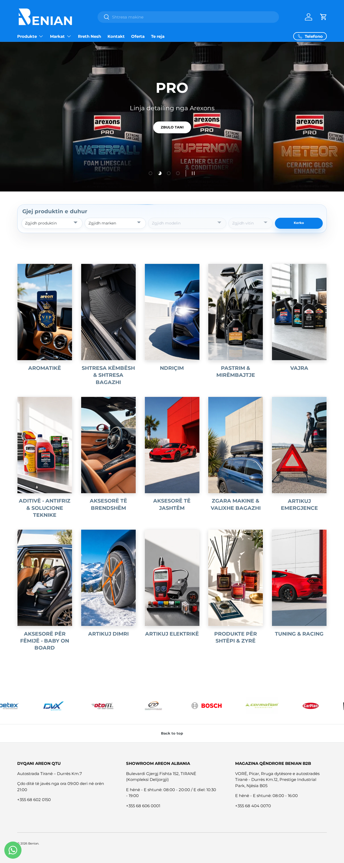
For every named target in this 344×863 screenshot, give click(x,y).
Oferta (138, 36)
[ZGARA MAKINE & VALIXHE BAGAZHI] (235, 445)
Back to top (172, 733)
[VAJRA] (299, 312)
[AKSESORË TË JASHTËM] (172, 445)
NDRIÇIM (172, 368)
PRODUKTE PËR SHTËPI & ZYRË (235, 637)
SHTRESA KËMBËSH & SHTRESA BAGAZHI (108, 375)
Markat (57, 36)
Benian (33, 843)
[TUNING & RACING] (299, 578)
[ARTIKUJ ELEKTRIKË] (172, 578)
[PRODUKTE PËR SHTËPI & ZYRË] (235, 578)
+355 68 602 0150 (34, 799)
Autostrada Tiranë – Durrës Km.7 (49, 773)
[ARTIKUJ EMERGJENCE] (299, 445)
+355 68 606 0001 (143, 805)
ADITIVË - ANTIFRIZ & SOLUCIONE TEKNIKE (44, 508)
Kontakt (116, 36)
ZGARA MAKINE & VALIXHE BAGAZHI (236, 504)
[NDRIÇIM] (172, 312)
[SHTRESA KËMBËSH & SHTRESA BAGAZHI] (108, 312)
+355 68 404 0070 (253, 805)
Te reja (157, 36)
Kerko (299, 223)
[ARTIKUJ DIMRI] (108, 578)
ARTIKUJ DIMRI (108, 634)
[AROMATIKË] (44, 312)
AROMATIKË (44, 368)
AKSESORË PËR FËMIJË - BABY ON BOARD (44, 641)
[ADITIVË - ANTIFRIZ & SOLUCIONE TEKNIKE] (44, 445)
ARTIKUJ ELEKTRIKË (172, 634)
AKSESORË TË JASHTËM (172, 504)
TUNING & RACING (299, 634)
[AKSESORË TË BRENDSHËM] (108, 445)
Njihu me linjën (172, 132)
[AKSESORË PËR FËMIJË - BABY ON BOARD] (44, 578)
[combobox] (188, 17)
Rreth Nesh (89, 36)
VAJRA (299, 368)
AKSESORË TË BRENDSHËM (108, 504)
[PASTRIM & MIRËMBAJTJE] (235, 312)
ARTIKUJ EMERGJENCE (299, 504)
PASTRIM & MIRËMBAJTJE (235, 371)
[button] (323, 17)
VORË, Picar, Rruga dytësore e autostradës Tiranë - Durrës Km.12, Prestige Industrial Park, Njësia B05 (277, 779)
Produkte (27, 36)
